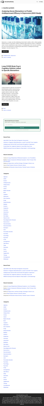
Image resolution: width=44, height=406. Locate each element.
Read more (5, 51)
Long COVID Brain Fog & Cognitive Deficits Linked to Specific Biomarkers (11, 68)
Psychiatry (5, 233)
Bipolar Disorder (6, 190)
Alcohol (5, 180)
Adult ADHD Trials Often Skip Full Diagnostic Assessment (15, 140)
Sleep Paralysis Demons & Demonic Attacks (16, 165)
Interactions (6, 212)
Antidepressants (6, 55)
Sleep (4, 245)
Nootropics (5, 227)
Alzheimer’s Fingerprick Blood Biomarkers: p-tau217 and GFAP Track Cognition (20, 142)
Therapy (5, 255)
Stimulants (5, 247)
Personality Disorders (8, 231)
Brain (4, 108)
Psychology (5, 235)
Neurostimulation (7, 223)
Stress (4, 249)
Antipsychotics (6, 184)
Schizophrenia (6, 241)
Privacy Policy (15, 396)
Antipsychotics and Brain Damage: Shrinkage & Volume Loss (21, 163)
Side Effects (6, 243)
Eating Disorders (7, 202)
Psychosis (5, 237)
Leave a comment (7, 57)
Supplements (6, 253)
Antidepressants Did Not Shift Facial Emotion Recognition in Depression (18, 144)
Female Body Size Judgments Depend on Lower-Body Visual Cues (17, 146)
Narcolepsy (5, 216)
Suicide (5, 251)
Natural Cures (6, 218)
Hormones (5, 210)
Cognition (5, 194)
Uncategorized (6, 257)
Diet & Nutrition (6, 198)
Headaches (5, 208)
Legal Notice (21, 396)
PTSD (4, 239)
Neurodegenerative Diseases (9, 219)
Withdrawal (5, 259)
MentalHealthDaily (9, 1)
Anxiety (5, 186)
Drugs (4, 200)
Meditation (5, 214)
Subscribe (22, 127)
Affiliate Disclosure (27, 396)
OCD (4, 229)
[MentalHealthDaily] (2, 2)
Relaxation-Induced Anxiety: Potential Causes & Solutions (22, 167)
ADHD (4, 178)
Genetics (5, 206)
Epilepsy (5, 204)
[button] (37, 2)
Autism (4, 188)
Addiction (5, 176)
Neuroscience (6, 221)
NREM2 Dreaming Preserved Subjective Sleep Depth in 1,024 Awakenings (19, 148)
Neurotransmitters (7, 225)
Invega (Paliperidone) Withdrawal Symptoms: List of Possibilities (22, 157)
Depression (13, 55)
